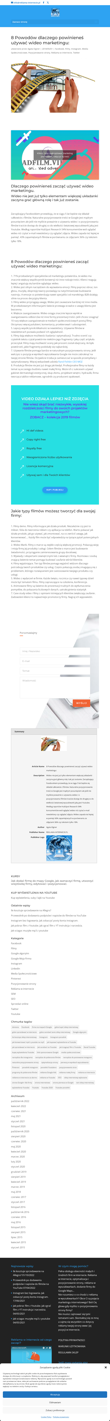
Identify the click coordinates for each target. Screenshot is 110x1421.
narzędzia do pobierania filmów (47, 1057)
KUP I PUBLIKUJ (55, 489)
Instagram (76, 48)
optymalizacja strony (49, 1062)
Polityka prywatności (61, 1417)
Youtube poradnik (63, 1087)
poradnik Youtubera (48, 1067)
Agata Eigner (34, 48)
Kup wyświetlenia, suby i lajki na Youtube (33, 897)
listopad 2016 (18, 1207)
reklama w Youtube (47, 1077)
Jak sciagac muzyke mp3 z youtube (29, 930)
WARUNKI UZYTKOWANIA (71, 1346)
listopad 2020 (18, 1126)
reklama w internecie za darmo (24, 1077)
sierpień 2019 (18, 1176)
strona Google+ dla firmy (22, 1082)
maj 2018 (16, 1191)
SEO (13, 998)
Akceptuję (55, 1394)
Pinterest (16, 978)
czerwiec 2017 (18, 1197)
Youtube (15, 1014)
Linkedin (15, 968)
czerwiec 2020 (18, 1141)
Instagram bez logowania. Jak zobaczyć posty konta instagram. (44, 920)
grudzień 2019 (18, 1171)
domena (15, 1027)
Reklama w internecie (61, 52)
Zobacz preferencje (55, 1410)
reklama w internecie (86, 1072)
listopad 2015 (18, 1227)
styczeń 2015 (18, 1247)
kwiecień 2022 (18, 1106)
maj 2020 (16, 1146)
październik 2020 (20, 1131)
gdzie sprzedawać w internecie (24, 1032)
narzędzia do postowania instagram (77, 1057)
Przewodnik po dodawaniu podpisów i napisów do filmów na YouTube (48, 915)
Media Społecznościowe (24, 973)
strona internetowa (42, 1082)
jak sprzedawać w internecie (23, 1047)
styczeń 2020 (18, 1166)
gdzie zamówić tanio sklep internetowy (55, 1032)
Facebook (59, 48)
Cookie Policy (46, 1417)
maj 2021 (16, 1116)
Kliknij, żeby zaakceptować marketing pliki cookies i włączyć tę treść (55, 155)
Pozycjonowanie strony (39, 52)
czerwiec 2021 (18, 1111)
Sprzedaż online (19, 1003)
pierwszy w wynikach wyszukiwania (75, 1062)
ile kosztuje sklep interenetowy (24, 1037)
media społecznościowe (70, 1052)
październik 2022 (20, 1101)
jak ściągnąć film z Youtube (70, 1047)
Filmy (67, 48)
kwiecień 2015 (18, 1242)
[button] (105, 1367)
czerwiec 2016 (18, 1217)
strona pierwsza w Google (63, 1082)
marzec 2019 (18, 1186)
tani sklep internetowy (85, 1082)
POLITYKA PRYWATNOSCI (71, 1340)
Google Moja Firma (21, 958)
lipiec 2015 (16, 1237)
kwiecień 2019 (18, 1181)
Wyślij (81, 703)
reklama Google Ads (48, 1072)
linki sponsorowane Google (47, 1052)
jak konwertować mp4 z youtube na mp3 (28, 1042)
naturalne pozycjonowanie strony (25, 1062)
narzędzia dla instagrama (22, 1057)
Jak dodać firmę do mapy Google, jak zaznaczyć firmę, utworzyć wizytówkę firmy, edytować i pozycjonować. (52, 882)
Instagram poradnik (58, 1037)
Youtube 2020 (47, 1087)
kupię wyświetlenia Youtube (23, 1052)
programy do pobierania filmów (24, 1072)
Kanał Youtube (89, 1047)
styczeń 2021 (18, 1121)
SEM (13, 993)
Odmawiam (55, 1402)
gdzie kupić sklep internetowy (66, 1027)
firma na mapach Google (42, 1027)
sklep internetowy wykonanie (75, 1077)
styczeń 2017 (18, 1202)
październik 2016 (20, 1212)
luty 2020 (16, 1161)
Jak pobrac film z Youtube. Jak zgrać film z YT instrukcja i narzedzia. (46, 925)
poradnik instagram (30, 1067)
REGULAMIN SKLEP (68, 1352)
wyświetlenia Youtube (20, 1087)
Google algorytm (20, 953)
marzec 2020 (18, 1156)
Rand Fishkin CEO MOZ (70, 361)
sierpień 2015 (18, 1232)
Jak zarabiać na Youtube (47, 1047)
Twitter (76, 52)
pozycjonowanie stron (68, 1067)
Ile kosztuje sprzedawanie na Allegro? (31, 910)
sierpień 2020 (18, 1136)
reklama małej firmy (67, 1072)
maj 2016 (16, 1222)
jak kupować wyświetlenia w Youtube (61, 1042)
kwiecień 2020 (18, 1151)
